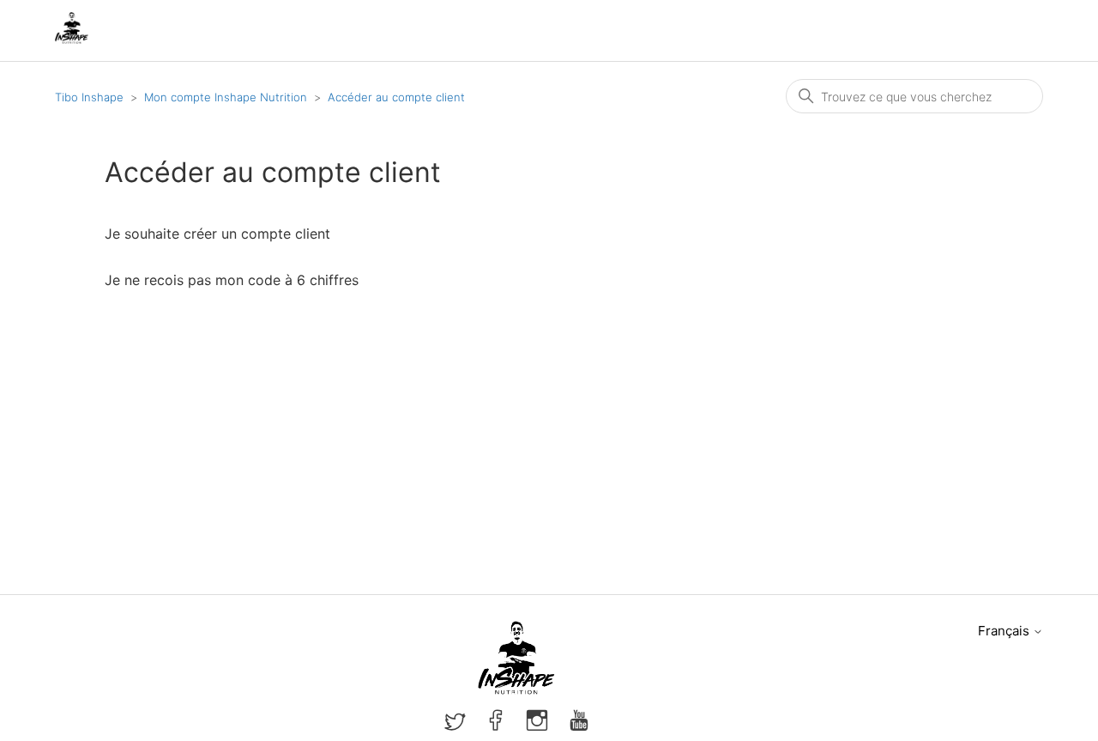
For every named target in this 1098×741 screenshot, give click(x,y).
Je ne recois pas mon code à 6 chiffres (232, 280)
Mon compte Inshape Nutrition (225, 97)
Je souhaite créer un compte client (217, 233)
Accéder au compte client (396, 97)
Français (1005, 630)
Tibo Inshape (89, 97)
